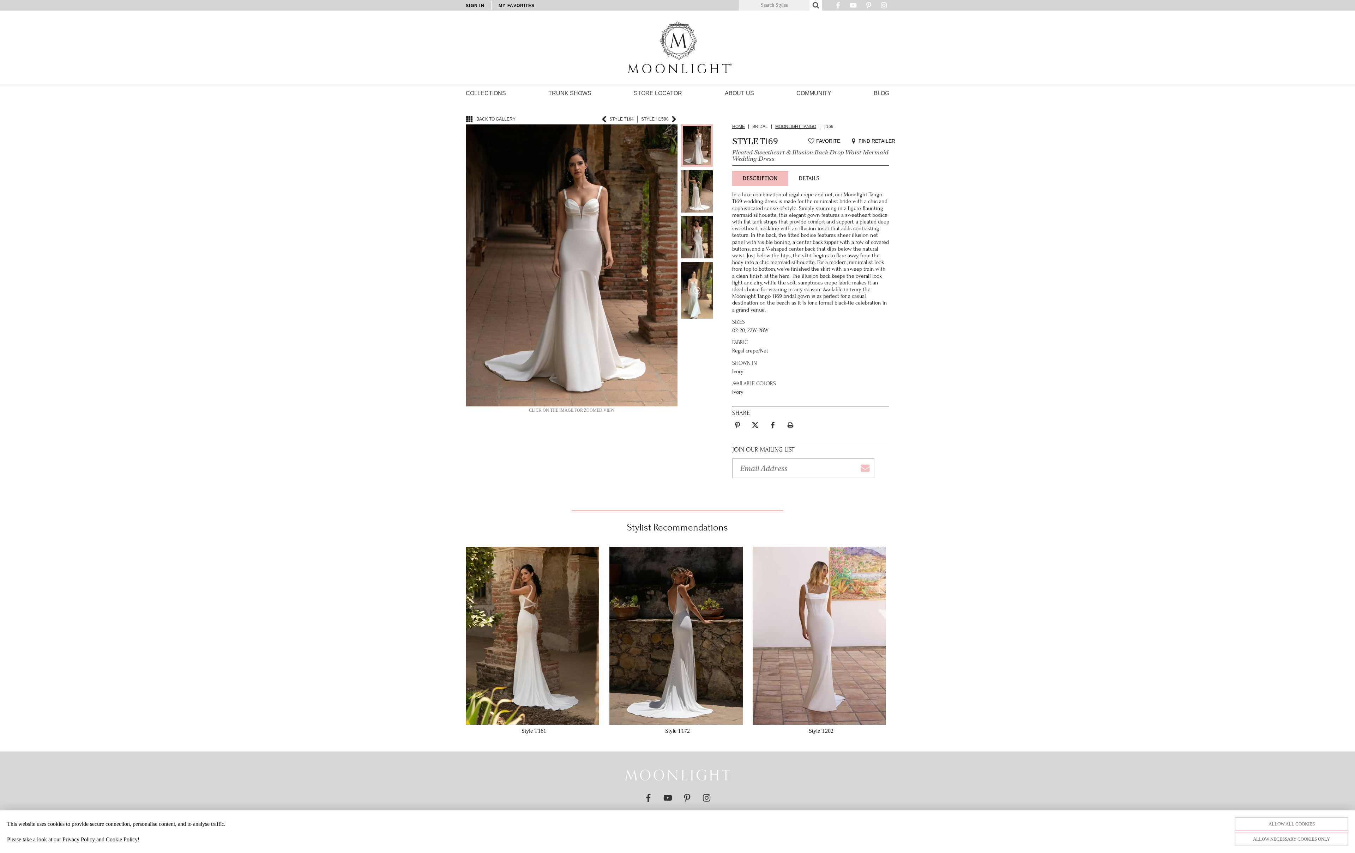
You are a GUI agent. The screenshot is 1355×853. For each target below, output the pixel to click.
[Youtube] (853, 7)
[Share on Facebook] (772, 425)
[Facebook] (838, 7)
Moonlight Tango (795, 126)
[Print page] (790, 425)
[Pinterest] (868, 7)
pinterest (737, 421)
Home (738, 126)
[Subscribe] (865, 468)
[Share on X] (755, 425)
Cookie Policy (122, 839)
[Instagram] (884, 7)
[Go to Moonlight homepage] (677, 47)
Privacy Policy (78, 839)
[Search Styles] (815, 5)
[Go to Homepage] (677, 775)
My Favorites (517, 5)
